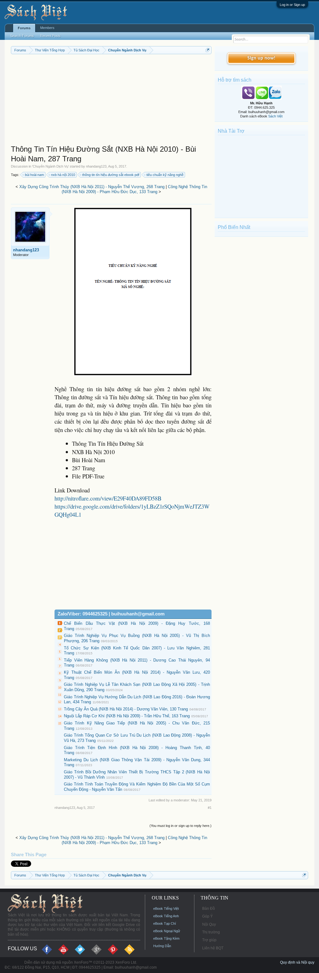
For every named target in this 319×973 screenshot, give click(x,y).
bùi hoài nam (34, 175)
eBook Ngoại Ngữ (166, 931)
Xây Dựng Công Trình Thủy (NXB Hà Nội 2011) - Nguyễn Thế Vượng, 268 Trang (91, 186)
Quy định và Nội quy (297, 962)
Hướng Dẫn (162, 946)
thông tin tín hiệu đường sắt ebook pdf (110, 175)
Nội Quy (209, 924)
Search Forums (22, 36)
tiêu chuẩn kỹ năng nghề (164, 175)
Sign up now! (261, 58)
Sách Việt (275, 116)
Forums (24, 28)
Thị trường (211, 932)
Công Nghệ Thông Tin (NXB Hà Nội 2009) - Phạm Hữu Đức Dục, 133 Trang (134, 189)
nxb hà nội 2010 (63, 175)
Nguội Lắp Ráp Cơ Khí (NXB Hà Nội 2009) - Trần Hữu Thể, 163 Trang (127, 716)
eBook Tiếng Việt (166, 908)
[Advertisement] (111, 101)
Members (47, 28)
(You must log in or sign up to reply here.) (181, 826)
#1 (210, 807)
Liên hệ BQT (212, 948)
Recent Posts (50, 36)
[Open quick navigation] (208, 50)
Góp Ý (207, 916)
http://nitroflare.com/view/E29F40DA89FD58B (108, 498)
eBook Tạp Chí (164, 923)
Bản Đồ (208, 908)
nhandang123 (96, 166)
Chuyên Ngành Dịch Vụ (50, 166)
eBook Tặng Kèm (166, 938)
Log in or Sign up (292, 5)
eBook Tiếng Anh (166, 916)
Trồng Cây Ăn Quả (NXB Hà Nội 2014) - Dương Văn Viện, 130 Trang (126, 709)
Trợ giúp (209, 940)
